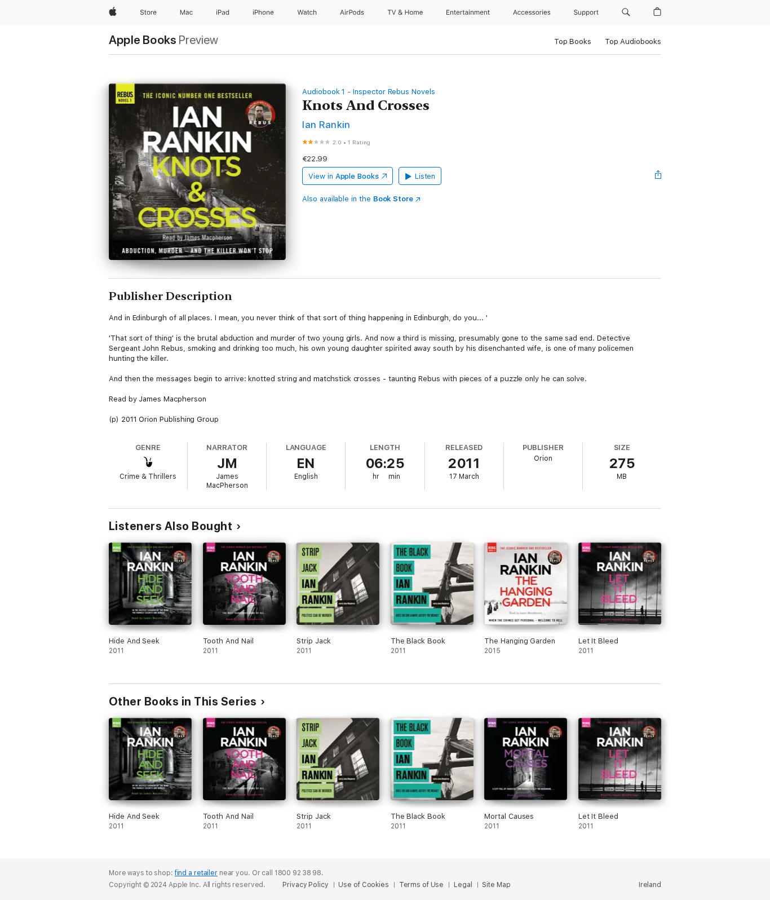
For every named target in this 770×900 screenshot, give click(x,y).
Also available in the (357, 199)
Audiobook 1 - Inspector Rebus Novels (368, 91)
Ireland (650, 885)
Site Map (496, 885)
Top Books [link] (572, 41)
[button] (626, 12)
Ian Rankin (326, 124)
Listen (425, 176)
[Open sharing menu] (658, 176)
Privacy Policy (305, 885)
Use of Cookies (363, 885)
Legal (463, 885)
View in (343, 176)
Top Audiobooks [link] (633, 41)
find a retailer (196, 873)
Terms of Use (421, 885)
